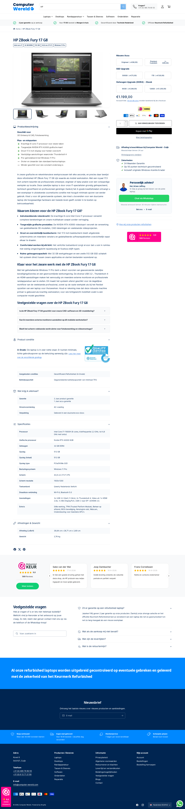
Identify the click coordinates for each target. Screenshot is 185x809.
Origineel (129, 62)
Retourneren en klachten (107, 764)
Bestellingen (142, 761)
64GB (129, 89)
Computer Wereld (25, 805)
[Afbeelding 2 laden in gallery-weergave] (42, 114)
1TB (158, 75)
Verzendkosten (133, 101)
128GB (158, 89)
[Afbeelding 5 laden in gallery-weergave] (101, 114)
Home (18, 29)
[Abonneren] (122, 716)
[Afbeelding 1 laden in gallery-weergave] (22, 114)
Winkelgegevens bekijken (131, 155)
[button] (48, 17)
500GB (129, 75)
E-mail (149, 209)
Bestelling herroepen (146, 764)
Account (140, 757)
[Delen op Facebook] (14, 549)
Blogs (98, 779)
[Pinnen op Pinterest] (24, 549)
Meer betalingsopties (144, 137)
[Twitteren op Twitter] (19, 549)
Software (58, 772)
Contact (99, 783)
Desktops (58, 761)
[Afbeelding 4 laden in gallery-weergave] (81, 114)
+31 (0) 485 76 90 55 (22, 771)
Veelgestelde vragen (105, 775)
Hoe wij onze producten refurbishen (135, 224)
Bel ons (139, 209)
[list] (92, 23)
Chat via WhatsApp (144, 198)
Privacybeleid (102, 757)
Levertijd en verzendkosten (108, 768)
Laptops (47, 16)
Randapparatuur (74, 16)
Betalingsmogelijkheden (106, 772)
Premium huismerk (159, 62)
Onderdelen (59, 775)
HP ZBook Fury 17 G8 (31, 29)
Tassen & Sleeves (62, 768)
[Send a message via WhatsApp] (180, 804)
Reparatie (58, 779)
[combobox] (82, 6)
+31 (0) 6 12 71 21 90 (22, 774)
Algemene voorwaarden (106, 761)
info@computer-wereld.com (25, 784)
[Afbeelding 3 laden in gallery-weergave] (61, 114)
